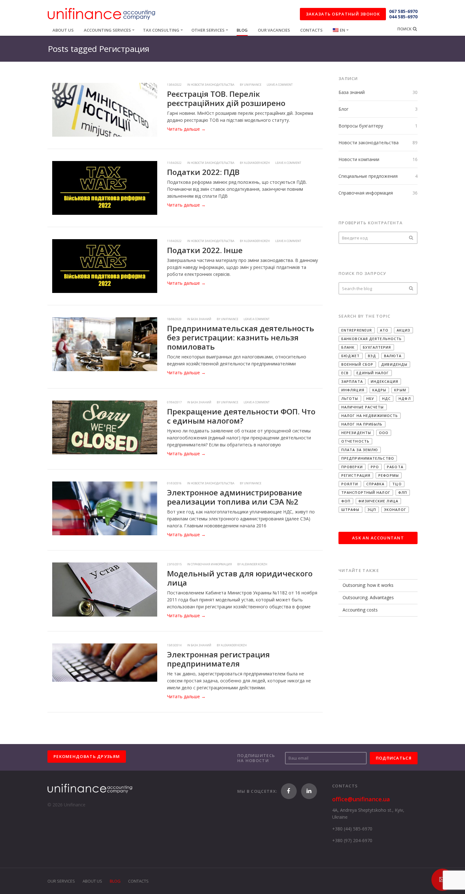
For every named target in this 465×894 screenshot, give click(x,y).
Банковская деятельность (371, 338)
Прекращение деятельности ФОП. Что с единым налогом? (241, 416)
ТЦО (396, 483)
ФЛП (402, 492)
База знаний (351, 92)
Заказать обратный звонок (343, 14)
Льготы (349, 398)
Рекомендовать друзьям (86, 756)
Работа (395, 466)
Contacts (311, 30)
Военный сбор (357, 364)
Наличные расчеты (362, 407)
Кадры (379, 390)
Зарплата (352, 381)
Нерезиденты (356, 432)
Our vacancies (274, 30)
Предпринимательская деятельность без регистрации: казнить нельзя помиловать (240, 337)
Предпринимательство (367, 458)
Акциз (404, 330)
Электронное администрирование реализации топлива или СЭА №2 (234, 497)
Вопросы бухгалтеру (360, 126)
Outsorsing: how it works (368, 585)
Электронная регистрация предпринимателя (218, 659)
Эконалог (395, 509)
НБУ (370, 398)
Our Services (61, 881)
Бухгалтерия (377, 347)
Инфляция (352, 390)
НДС (386, 398)
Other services (208, 30)
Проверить (411, 238)
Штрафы (350, 509)
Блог (343, 109)
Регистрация (355, 475)
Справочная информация (365, 193)
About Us (92, 881)
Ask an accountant (378, 538)
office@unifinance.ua (361, 799)
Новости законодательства (368, 143)
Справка (375, 483)
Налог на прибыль (362, 424)
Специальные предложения (368, 176)
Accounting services (107, 30)
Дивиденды (394, 364)
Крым (400, 390)
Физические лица (378, 501)
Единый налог (372, 372)
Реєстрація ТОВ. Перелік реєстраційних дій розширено (226, 98)
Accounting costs (360, 610)
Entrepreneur (356, 330)
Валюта (393, 355)
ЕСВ (345, 372)
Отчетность (355, 441)
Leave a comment (280, 85)
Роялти (349, 483)
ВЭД (372, 355)
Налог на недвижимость (369, 415)
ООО (383, 432)
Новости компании (358, 159)
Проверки (352, 466)
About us (63, 30)
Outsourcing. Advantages (368, 597)
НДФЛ (405, 398)
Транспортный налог (365, 492)
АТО (384, 330)
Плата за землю (359, 449)
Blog (242, 30)
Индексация (384, 381)
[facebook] (289, 791)
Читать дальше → (186, 129)
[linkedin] (309, 791)
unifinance (252, 85)
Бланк (348, 347)
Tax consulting (161, 30)
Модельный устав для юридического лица (240, 578)
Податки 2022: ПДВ (203, 172)
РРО (375, 466)
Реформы (388, 475)
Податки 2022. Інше (205, 250)
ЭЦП (372, 509)
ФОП (345, 501)
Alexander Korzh (257, 163)
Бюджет (350, 355)
